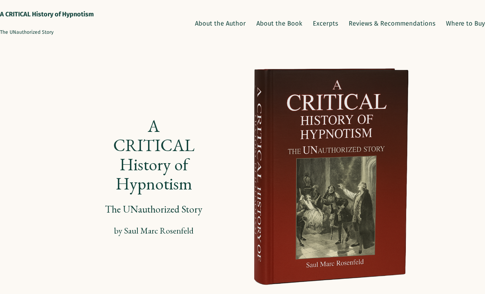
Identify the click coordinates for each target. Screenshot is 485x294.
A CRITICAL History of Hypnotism (47, 14)
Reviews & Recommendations (392, 23)
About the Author (220, 23)
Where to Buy (465, 23)
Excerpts (325, 23)
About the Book (279, 23)
